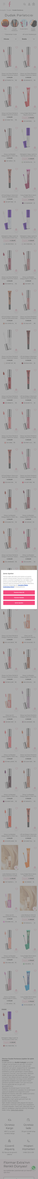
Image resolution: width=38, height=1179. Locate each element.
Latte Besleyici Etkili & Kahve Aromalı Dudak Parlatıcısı (9, 874)
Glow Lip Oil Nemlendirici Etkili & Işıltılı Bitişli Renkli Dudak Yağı (28, 636)
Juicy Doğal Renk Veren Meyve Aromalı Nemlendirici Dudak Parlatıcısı (28, 114)
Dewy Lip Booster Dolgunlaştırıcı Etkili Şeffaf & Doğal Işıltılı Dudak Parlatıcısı (10, 997)
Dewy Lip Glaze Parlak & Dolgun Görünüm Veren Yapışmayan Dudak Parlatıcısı (10, 74)
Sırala (24, 39)
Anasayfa (3, 10)
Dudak (9, 10)
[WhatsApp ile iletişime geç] (33, 1168)
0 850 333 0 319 (28, 1152)
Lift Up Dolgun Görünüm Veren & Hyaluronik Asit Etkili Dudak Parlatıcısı (9, 196)
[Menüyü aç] (4, 4)
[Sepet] (33, 4)
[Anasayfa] (9, 4)
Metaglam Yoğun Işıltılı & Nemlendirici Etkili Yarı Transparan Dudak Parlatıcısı (28, 155)
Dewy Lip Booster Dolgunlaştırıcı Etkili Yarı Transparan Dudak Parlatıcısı (10, 155)
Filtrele (6, 39)
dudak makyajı (20, 1062)
